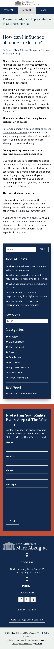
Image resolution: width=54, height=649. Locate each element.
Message (11, 484)
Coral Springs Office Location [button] (27, 619)
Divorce (13, 352)
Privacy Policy (32, 640)
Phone (9, 470)
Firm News (14, 362)
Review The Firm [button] (27, 609)
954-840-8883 (27, 592)
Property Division (18, 377)
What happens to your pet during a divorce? (26, 285)
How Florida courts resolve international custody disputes (22, 303)
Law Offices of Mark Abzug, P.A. (26, 633)
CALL (46, 10)
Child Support (16, 346)
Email (10, 456)
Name (10, 442)
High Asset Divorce (19, 367)
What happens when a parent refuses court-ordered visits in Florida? (27, 277)
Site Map (20, 640)
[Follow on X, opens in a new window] (33, 599)
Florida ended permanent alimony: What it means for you (26, 268)
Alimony (16, 53)
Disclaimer (10, 640)
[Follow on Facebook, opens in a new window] (20, 599)
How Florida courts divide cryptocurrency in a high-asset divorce (26, 294)
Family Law (15, 357)
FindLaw (38, 643)
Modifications (16, 372)
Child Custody (16, 341)
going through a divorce (27, 217)
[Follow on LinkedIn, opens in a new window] (27, 599)
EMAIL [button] (28, 10)
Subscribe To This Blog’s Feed (22, 393)
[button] (9, 10)
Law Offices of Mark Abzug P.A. (29, 50)
